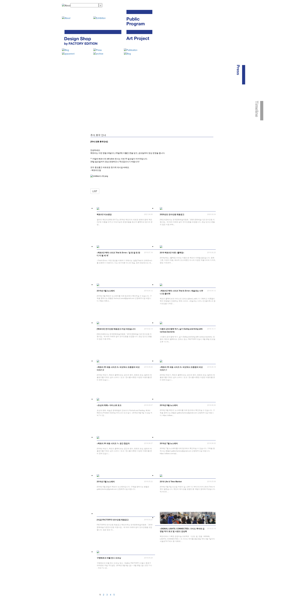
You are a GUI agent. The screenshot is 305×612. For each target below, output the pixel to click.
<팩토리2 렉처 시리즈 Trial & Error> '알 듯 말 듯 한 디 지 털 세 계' (118, 254)
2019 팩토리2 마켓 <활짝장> (172, 252)
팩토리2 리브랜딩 (104, 214)
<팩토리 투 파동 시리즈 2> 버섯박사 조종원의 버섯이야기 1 (181, 368)
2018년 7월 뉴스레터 (169, 443)
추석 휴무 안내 (98, 135)
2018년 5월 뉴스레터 (106, 481)
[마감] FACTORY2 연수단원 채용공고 (113, 519)
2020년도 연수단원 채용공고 (172, 214)
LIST (94, 191)
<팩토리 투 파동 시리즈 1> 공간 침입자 (113, 443)
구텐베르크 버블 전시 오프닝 (109, 558)
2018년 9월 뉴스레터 (169, 405)
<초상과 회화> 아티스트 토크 (109, 405)
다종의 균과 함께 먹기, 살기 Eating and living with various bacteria (181, 330)
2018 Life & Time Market (171, 481)
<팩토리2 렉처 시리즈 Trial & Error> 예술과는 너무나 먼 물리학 (181, 292)
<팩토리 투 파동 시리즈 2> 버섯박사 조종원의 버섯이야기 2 (118, 368)
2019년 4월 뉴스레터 (106, 290)
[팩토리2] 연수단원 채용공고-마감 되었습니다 (116, 329)
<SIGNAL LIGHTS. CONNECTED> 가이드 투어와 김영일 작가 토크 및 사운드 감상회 (182, 530)
